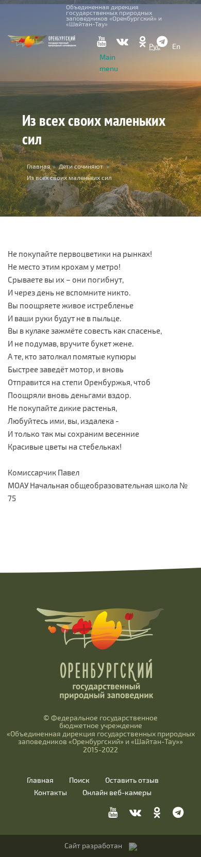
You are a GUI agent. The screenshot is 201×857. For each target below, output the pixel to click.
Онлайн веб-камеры (117, 792)
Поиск (79, 780)
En (176, 46)
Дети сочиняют (81, 166)
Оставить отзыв (132, 780)
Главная (40, 780)
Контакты (50, 792)
